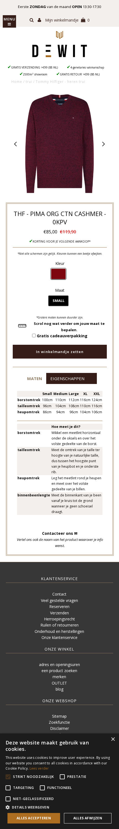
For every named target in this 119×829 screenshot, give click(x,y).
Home (16, 81)
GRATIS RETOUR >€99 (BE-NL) (80, 74)
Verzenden (59, 612)
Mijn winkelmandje (67, 20)
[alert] (59, 781)
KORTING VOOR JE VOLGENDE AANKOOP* (62, 241)
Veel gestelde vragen (59, 600)
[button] (34, 378)
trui (29, 81)
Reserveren (59, 606)
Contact (59, 594)
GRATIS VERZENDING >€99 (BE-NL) (34, 67)
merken (59, 676)
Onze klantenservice (59, 637)
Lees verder (39, 768)
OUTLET (59, 683)
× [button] (113, 739)
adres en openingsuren (59, 664)
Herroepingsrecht (59, 619)
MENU (9, 19)
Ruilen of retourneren (59, 625)
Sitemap (59, 716)
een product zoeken (59, 670)
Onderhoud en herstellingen (59, 631)
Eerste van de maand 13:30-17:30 (59, 6)
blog (59, 689)
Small (58, 300)
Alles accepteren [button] (34, 818)
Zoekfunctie (59, 722)
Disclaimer (59, 728)
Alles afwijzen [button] (87, 818)
